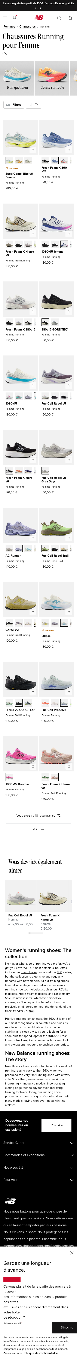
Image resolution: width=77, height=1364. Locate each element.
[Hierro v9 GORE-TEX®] (33, 692)
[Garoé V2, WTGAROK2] (9, 623)
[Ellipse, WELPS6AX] (64, 623)
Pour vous (10, 1180)
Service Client (13, 1143)
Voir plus (38, 829)
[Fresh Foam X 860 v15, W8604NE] (45, 161)
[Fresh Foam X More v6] (33, 459)
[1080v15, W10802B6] (28, 397)
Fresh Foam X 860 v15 (54, 169)
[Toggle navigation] (5, 18)
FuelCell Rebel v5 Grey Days (53, 479)
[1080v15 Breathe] (33, 766)
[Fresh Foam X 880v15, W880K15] (9, 323)
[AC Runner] (33, 537)
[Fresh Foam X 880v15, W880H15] (28, 323)
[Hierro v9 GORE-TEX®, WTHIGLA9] (9, 703)
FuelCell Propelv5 (53, 710)
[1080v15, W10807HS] (19, 397)
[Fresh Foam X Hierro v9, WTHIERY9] (9, 245)
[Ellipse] (68, 612)
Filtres (15, 105)
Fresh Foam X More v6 (19, 479)
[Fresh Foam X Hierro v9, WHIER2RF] (28, 245)
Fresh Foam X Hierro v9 (20, 253)
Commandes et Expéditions (23, 1155)
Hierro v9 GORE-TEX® (20, 710)
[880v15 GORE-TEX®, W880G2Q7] (55, 323)
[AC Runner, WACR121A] (9, 549)
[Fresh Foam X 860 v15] (68, 149)
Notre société (13, 1167)
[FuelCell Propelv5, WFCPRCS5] (55, 703)
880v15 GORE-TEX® (54, 329)
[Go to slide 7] (42, 934)
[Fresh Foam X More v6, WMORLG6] (19, 471)
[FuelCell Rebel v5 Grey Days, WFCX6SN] (45, 471)
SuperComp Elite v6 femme (19, 175)
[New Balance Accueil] (38, 17)
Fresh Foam (29, 972)
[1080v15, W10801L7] (64, 245)
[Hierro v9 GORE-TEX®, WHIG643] (28, 703)
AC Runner (13, 556)
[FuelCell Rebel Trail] (68, 537)
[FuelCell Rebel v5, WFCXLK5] (64, 397)
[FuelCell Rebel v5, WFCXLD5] (45, 397)
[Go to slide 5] (38, 934)
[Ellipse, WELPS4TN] (55, 623)
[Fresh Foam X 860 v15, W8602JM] (64, 161)
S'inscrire (56, 1125)
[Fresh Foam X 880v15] (33, 311)
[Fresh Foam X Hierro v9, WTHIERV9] (55, 777)
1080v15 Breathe (17, 784)
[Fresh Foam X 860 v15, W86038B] (55, 161)
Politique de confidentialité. (41, 1353)
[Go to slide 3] (41, 8)
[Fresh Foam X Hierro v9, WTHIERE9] (45, 777)
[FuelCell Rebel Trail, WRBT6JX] (45, 549)
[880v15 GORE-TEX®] (68, 311)
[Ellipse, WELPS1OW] (45, 623)
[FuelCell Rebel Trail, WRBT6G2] (64, 549)
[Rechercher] (59, 17)
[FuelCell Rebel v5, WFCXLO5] (55, 397)
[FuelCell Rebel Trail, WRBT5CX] (55, 549)
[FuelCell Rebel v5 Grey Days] (68, 459)
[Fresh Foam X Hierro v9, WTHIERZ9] (19, 245)
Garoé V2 (12, 630)
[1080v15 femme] (68, 233)
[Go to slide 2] (38, 8)
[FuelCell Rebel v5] (68, 385)
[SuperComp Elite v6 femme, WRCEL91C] (9, 161)
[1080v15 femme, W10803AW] (45, 245)
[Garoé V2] (33, 612)
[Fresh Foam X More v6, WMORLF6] (28, 471)
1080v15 (11, 403)
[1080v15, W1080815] (55, 245)
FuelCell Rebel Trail (55, 556)
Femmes (9, 26)
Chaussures (27, 26)
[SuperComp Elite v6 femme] (33, 149)
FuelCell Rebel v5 (53, 403)
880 (59, 972)
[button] (14, 17)
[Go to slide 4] (36, 934)
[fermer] (72, 1252)
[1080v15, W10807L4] (9, 397)
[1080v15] (33, 385)
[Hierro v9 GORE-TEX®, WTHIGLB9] (19, 703)
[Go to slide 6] (40, 934)
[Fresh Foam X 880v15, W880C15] (19, 323)
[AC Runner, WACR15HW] (28, 549)
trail (31, 1011)
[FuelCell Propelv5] (68, 692)
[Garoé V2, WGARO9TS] (19, 623)
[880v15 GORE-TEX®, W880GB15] (45, 323)
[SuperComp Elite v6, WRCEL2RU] (19, 161)
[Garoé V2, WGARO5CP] (28, 623)
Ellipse (46, 636)
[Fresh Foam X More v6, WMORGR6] (9, 471)
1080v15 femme (52, 251)
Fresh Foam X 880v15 (21, 329)
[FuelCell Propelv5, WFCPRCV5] (45, 703)
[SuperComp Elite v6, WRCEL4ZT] (28, 161)
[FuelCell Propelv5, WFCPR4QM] (64, 703)
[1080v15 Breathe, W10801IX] (9, 777)
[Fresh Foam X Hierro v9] (33, 233)
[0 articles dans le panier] (70, 17)
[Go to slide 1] (36, 8)
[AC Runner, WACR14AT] (19, 549)
